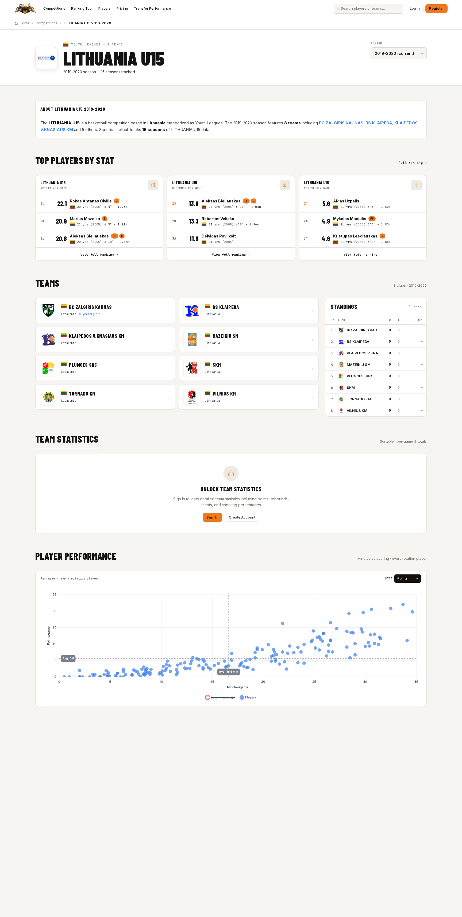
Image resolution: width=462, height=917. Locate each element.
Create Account (242, 517)
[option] (114, 203)
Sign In (212, 517)
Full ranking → (413, 163)
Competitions (54, 8)
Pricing (122, 8)
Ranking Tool (82, 8)
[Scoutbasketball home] (25, 8)
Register (436, 8)
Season (376, 43)
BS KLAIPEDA (378, 122)
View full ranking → (99, 254)
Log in (415, 8)
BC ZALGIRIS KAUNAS (341, 122)
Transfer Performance (152, 8)
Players (104, 8)
